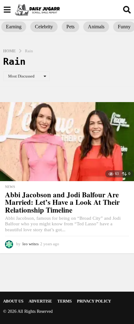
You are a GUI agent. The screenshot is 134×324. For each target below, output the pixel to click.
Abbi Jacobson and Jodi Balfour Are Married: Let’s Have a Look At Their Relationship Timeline (62, 202)
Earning (14, 26)
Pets (70, 26)
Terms (64, 301)
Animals (96, 26)
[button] (7, 9)
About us (13, 301)
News (10, 187)
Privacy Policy (94, 301)
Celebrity (44, 26)
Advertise (40, 301)
